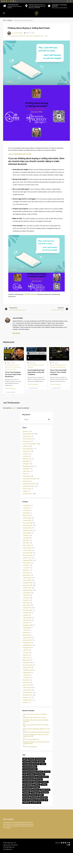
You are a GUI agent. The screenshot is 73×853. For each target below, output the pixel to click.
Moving (36, 789)
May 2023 (26, 600)
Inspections (36, 782)
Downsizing (26, 441)
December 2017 (27, 692)
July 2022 (26, 615)
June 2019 (26, 652)
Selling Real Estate (38, 36)
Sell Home (40, 800)
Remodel (26, 797)
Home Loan (38, 779)
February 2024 (27, 577)
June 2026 (26, 510)
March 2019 (26, 660)
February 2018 (27, 687)
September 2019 (28, 645)
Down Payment (27, 439)
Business (26, 431)
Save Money (31, 800)
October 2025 (27, 528)
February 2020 (27, 637)
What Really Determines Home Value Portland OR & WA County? (36, 742)
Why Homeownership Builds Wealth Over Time (36, 729)
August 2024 (26, 563)
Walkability (26, 802)
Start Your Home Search (57, 310)
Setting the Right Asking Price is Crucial (34, 717)
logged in (14, 408)
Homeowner (26, 451)
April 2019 (26, 657)
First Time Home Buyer (30, 769)
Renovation (43, 797)
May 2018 (26, 680)
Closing (31, 758)
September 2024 (28, 560)
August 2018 (26, 672)
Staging (25, 491)
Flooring (46, 771)
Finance (43, 764)
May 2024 (26, 570)
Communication (40, 758)
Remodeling (34, 797)
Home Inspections (28, 448)
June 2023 (26, 597)
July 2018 (26, 675)
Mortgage (9, 20)
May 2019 (26, 655)
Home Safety (27, 782)
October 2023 (27, 587)
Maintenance (27, 458)
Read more (6, 831)
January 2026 (27, 520)
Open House (26, 471)
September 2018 (28, 670)
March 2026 (26, 515)
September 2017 (28, 700)
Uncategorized (27, 493)
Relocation (26, 481)
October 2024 (27, 558)
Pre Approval (35, 792)
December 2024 (27, 553)
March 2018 (26, 685)
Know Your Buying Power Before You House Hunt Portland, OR (36, 735)
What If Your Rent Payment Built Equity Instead (36, 732)
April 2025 (26, 543)
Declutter (41, 761)
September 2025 (28, 530)
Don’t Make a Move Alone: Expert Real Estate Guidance (35, 720)
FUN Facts (26, 446)
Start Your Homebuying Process (17, 310)
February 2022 (27, 617)
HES (24, 774)
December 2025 (27, 523)
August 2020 (26, 627)
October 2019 (27, 642)
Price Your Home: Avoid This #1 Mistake (35, 714)
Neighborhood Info (28, 466)
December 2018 (27, 662)
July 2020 (26, 630)
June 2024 (26, 568)
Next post (61, 308)
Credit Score (32, 761)
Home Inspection (43, 777)
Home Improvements (29, 777)
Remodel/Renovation (29, 483)
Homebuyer (31, 774)
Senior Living (27, 488)
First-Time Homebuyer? (30, 746)
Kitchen (37, 784)
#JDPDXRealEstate (30, 294)
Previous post (13, 308)
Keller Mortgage (28, 784)
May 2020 (26, 632)
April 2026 (26, 513)
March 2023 (26, 605)
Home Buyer (40, 774)
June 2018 (26, 677)
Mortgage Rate (27, 789)
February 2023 (27, 607)
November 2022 (27, 610)
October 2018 (27, 667)
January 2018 (27, 690)
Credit (25, 761)
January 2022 (27, 620)
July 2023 (26, 595)
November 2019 (27, 640)
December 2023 (27, 582)
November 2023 (27, 585)
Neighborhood (45, 789)
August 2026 (26, 505)
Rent (24, 800)
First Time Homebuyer (15, 367)
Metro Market (27, 787)
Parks (25, 473)
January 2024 (27, 580)
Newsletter (26, 468)
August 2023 (26, 592)
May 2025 (26, 540)
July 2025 (26, 535)
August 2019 (26, 647)
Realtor (41, 795)
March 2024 (26, 575)
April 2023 (26, 602)
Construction (27, 436)
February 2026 (27, 518)
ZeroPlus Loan (36, 802)
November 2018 (27, 665)
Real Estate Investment (10, 369)
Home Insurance (28, 779)
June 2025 (26, 538)
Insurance (26, 453)
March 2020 (26, 635)
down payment (27, 764)
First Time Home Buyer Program (32, 771)
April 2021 (26, 622)
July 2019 (26, 650)
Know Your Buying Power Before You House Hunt (36, 725)
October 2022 (27, 612)
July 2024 (26, 565)
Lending (25, 456)
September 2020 (28, 625)
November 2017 (27, 695)
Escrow (36, 764)
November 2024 (27, 555)
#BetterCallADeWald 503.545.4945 (19, 154)
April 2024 (26, 573)
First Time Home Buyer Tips (31, 739)
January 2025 (27, 550)
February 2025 (27, 548)
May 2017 (26, 702)
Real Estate (29, 36)
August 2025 (26, 533)
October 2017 (27, 697)
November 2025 (27, 525)
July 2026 (26, 508)
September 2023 (28, 590)
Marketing (26, 461)
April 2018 (26, 682)
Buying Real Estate (20, 36)
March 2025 (26, 545)
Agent (25, 758)
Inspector (45, 782)
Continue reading (10, 388)
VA (46, 800)
